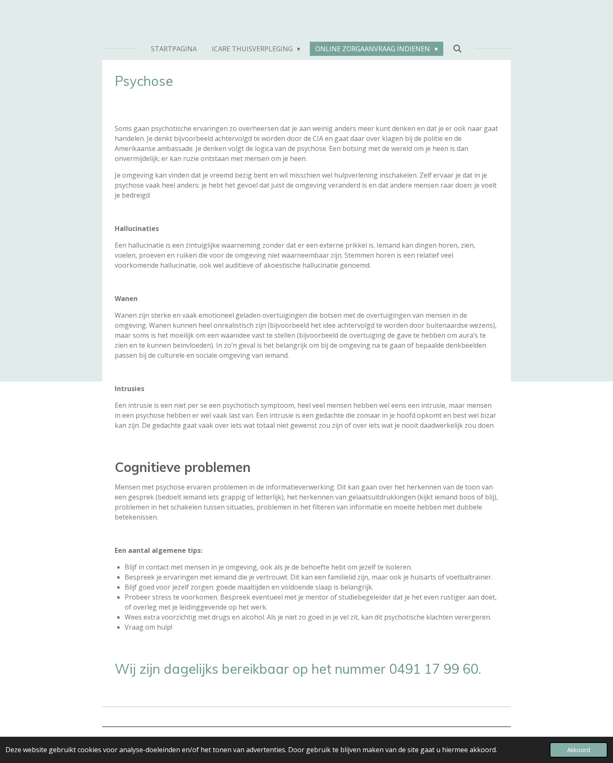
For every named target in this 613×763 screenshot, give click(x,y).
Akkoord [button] (578, 750)
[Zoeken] (457, 48)
